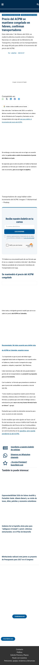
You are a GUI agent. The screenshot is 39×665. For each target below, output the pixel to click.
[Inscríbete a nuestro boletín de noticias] (5, 447)
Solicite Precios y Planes (19, 655)
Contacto (19, 649)
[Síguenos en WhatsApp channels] (5, 455)
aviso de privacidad (29, 238)
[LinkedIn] (11, 99)
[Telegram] (19, 99)
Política (19, 652)
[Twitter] (11, 587)
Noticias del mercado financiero (29, 15)
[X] (7, 99)
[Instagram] (18, 587)
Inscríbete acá (8, 639)
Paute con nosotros (19, 658)
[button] (38, 4)
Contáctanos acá (20, 616)
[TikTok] (21, 587)
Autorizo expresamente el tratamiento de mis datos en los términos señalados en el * (20, 237)
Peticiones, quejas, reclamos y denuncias (19, 661)
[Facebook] (15, 99)
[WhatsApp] (3, 99)
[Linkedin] (14, 587)
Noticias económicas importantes (11, 15)
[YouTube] (25, 587)
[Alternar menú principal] (2, 4)
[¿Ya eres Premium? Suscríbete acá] (5, 463)
